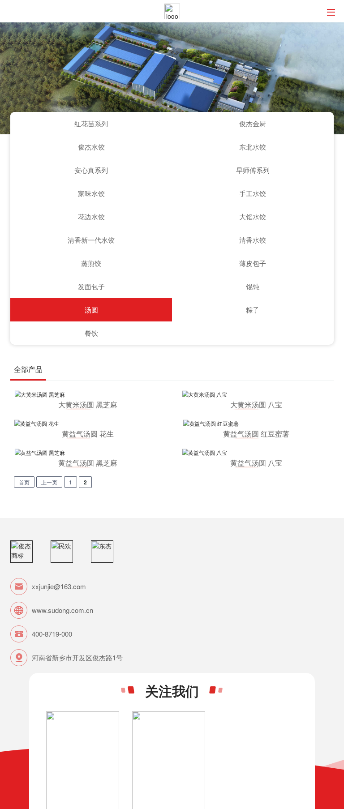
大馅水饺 (252, 216)
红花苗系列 (91, 123)
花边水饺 (91, 216)
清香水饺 (252, 239)
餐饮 (91, 333)
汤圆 (91, 309)
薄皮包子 (252, 263)
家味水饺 (91, 193)
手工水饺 (252, 193)
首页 (24, 482)
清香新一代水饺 (91, 239)
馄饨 (252, 286)
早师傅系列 (253, 170)
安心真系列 (91, 170)
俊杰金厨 (252, 123)
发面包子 (91, 286)
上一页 (49, 482)
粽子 (252, 309)
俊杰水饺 (91, 146)
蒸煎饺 (91, 263)
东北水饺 (252, 146)
